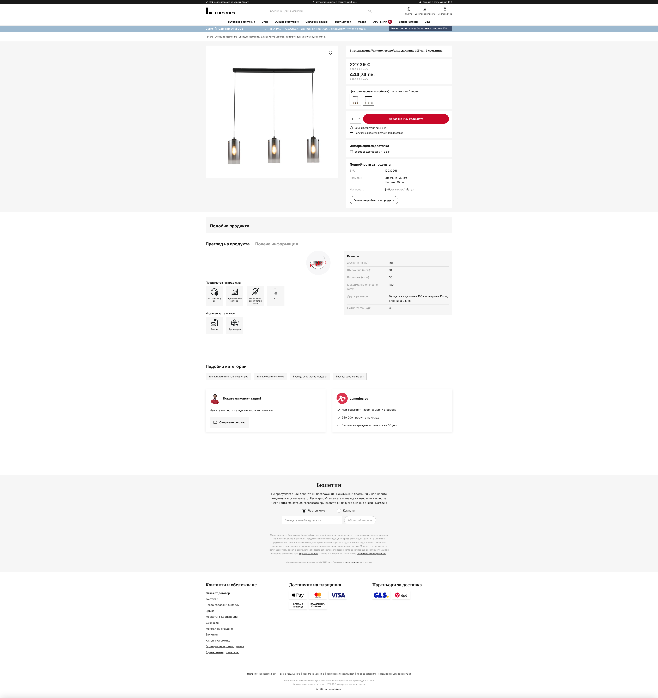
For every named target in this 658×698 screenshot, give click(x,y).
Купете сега (355, 29)
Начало (209, 36)
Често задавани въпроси (223, 605)
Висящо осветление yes (350, 376)
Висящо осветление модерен (310, 376)
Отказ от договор (218, 593)
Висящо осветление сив (270, 376)
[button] (330, 53)
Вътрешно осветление (226, 36)
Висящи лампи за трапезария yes (228, 376)
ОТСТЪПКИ (380, 21)
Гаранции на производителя (225, 646)
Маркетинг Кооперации (222, 617)
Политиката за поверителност (371, 553)
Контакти (212, 599)
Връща (210, 611)
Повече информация (276, 243)
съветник (232, 652)
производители (350, 562)
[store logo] (220, 11)
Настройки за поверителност (261, 673)
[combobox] (320, 11)
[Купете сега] (329, 29)
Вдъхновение (214, 652)
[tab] (228, 244)
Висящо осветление (249, 36)
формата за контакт (308, 553)
